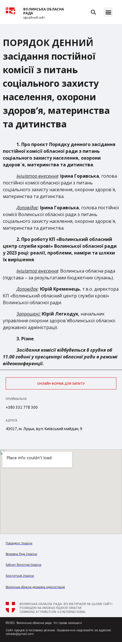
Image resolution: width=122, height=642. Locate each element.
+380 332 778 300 (22, 407)
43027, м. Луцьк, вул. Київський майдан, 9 (44, 428)
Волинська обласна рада (43, 11)
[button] (108, 12)
